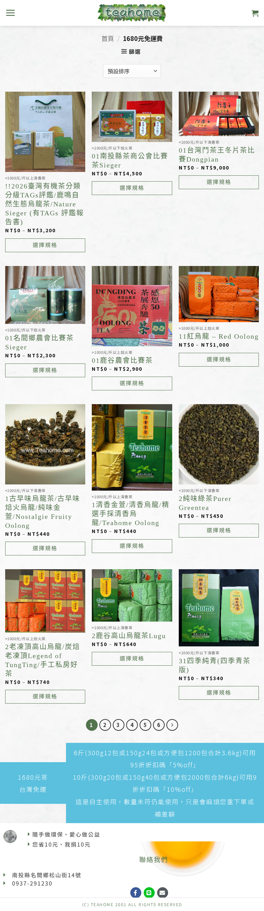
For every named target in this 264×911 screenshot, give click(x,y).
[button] (10, 12)
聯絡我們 (153, 859)
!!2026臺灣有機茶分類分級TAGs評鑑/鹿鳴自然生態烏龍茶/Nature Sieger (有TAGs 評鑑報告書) (44, 204)
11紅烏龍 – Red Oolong (219, 336)
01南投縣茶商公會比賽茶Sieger (130, 160)
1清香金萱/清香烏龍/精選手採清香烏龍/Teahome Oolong (130, 513)
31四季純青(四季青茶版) (215, 665)
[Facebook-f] (135, 892)
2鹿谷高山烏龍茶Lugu (129, 635)
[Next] (172, 725)
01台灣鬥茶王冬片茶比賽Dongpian (217, 154)
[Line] (149, 892)
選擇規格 (45, 244)
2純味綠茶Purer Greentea (205, 503)
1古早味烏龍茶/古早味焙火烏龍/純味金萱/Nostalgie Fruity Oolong (42, 512)
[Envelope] (162, 892)
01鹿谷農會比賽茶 (122, 360)
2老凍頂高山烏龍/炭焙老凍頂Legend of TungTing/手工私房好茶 (42, 660)
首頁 (107, 38)
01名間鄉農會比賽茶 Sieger (39, 342)
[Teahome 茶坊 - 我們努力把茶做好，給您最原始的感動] (132, 13)
